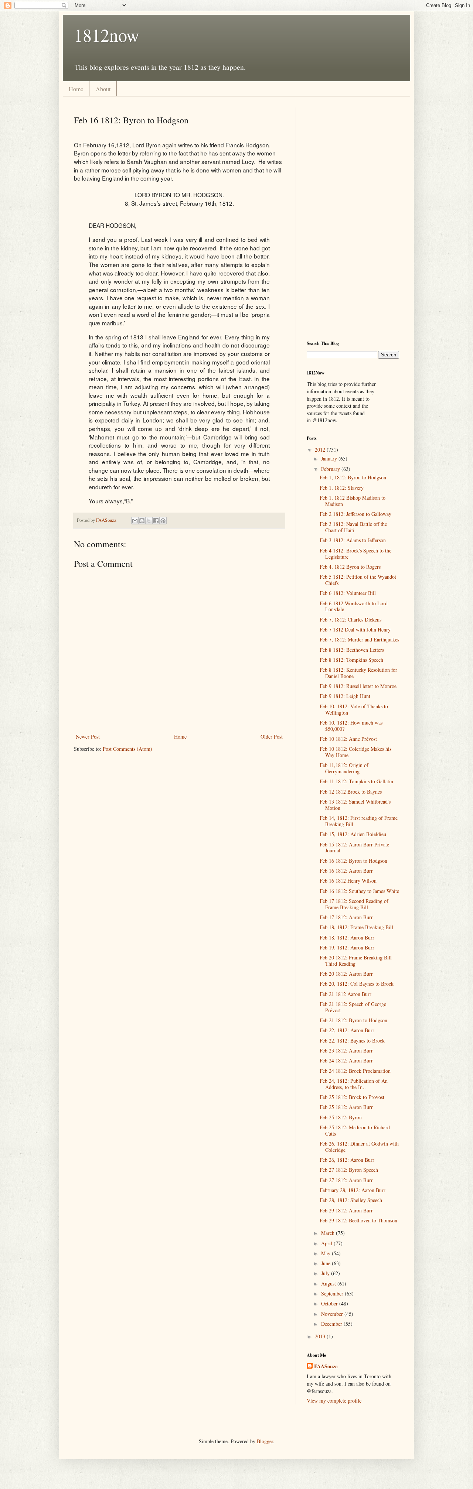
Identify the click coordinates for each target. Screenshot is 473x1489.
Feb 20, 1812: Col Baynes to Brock (357, 983)
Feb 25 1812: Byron (341, 1117)
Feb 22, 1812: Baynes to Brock (352, 1040)
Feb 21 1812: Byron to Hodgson (353, 1020)
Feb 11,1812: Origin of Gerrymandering (344, 768)
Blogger (265, 1441)
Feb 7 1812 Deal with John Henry (355, 629)
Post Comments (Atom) (127, 748)
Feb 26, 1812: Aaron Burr (347, 1159)
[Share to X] (149, 520)
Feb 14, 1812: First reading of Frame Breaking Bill (359, 821)
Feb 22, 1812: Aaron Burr (347, 1030)
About (103, 89)
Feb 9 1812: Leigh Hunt (345, 695)
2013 (321, 1336)
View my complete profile (334, 1400)
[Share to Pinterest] (163, 520)
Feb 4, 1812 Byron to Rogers (350, 566)
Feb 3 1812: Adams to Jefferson (353, 540)
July (326, 1273)
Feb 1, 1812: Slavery (342, 487)
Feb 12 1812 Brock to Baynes (351, 791)
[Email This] (135, 520)
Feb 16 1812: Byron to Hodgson (353, 860)
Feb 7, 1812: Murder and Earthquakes (359, 639)
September (333, 1293)
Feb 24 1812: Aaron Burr (346, 1060)
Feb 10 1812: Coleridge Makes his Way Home (355, 752)
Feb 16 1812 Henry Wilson (348, 880)
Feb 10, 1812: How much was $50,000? (351, 725)
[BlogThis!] (142, 520)
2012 (321, 449)
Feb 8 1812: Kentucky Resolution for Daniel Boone (358, 673)
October (330, 1303)
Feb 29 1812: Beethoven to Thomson (358, 1220)
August (329, 1283)
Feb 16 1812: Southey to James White (359, 890)
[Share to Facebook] (156, 520)
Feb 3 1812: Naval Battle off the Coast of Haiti (353, 527)
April (327, 1243)
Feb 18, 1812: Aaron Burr (347, 937)
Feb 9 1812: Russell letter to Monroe (358, 685)
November (332, 1313)
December (332, 1323)
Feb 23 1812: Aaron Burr (346, 1050)
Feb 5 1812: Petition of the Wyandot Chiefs (358, 579)
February (331, 468)
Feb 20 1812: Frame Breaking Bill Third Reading (356, 960)
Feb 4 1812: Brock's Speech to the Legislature (355, 553)
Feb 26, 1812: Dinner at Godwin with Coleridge (359, 1146)
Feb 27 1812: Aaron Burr (346, 1180)
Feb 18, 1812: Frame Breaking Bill (356, 927)
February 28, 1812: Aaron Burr (352, 1190)
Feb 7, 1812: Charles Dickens (350, 619)
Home (76, 89)
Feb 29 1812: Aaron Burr (346, 1210)
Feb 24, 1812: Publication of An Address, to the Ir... (354, 1084)
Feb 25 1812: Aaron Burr (346, 1106)
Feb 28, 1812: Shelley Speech (351, 1200)
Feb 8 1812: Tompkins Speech (351, 659)
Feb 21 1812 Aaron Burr (345, 993)
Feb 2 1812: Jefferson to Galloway (355, 513)
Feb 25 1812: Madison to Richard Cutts (355, 1130)
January (329, 458)
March (328, 1232)
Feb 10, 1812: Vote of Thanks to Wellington (354, 709)
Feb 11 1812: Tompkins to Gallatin (356, 781)
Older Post (272, 736)
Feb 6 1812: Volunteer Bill (348, 592)
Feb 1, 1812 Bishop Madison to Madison (352, 500)
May (326, 1253)
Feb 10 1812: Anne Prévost (348, 738)
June (326, 1263)
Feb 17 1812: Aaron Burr (346, 917)
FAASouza (326, 1366)
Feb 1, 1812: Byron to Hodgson (353, 477)
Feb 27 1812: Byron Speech (349, 1169)
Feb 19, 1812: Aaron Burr (347, 947)
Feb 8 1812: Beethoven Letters (352, 649)
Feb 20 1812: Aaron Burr (346, 973)
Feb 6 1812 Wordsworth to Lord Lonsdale (354, 606)
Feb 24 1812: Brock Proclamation (355, 1070)
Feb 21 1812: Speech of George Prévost (353, 1007)
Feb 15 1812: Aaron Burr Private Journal (354, 847)
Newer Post (88, 736)
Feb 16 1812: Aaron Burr (346, 870)
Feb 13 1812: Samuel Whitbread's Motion (355, 804)
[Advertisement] (353, 218)
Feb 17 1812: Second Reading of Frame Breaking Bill (354, 904)
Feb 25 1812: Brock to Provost (352, 1097)
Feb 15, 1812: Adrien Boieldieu (353, 834)
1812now (106, 35)
